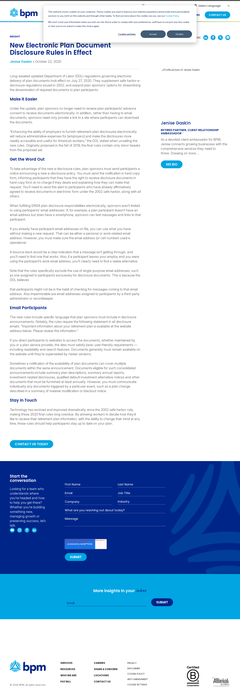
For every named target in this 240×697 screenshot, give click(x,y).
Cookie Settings (137, 684)
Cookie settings (127, 34)
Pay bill (65, 681)
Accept (153, 34)
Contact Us (102, 681)
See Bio (171, 164)
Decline (179, 34)
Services (66, 663)
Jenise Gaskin (21, 62)
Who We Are (68, 675)
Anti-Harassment (137, 679)
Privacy (132, 663)
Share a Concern (106, 669)
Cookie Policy (172, 15)
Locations (101, 675)
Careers (99, 663)
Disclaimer (133, 668)
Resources (67, 669)
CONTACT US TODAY (31, 444)
